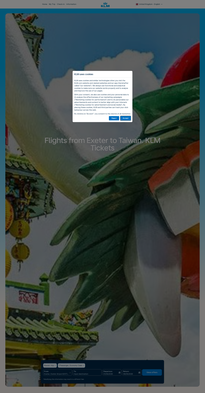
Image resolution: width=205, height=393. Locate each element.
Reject (114, 118)
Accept (126, 118)
